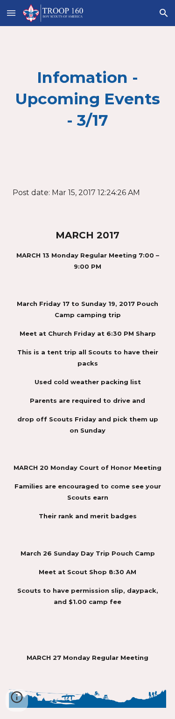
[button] (11, 13)
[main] (88, 99)
